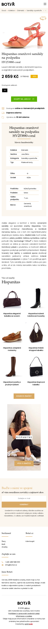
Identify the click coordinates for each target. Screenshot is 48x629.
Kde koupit (30, 541)
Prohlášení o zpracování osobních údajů (24, 613)
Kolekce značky (24, 396)
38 (5, 90)
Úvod (4, 10)
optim (29, 624)
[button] (44, 32)
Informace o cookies (24, 616)
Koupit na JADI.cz (22, 99)
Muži (3, 544)
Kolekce (11, 10)
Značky (4, 547)
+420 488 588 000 (12, 562)
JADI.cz (27, 608)
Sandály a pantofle (34, 10)
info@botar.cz (11, 565)
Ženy (4, 541)
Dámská (20, 10)
